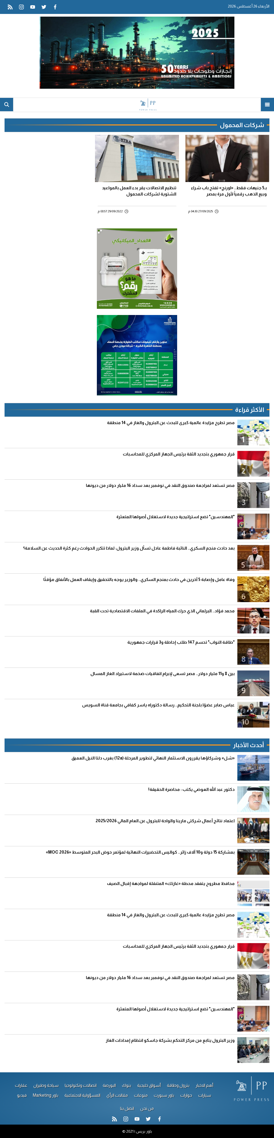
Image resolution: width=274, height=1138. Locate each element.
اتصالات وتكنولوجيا (81, 1085)
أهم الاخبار (204, 1085)
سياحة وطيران (46, 1085)
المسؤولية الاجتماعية (82, 1095)
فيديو (22, 1095)
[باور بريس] (137, 104)
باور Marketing (45, 1095)
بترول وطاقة (178, 1085)
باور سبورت (164, 1095)
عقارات (21, 1085)
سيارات (204, 1095)
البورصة (109, 1085)
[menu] (267, 104)
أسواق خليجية (149, 1085)
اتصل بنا (127, 1108)
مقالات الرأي (117, 1095)
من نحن (147, 1108)
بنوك (126, 1085)
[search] (6, 104)
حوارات (186, 1095)
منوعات (141, 1095)
